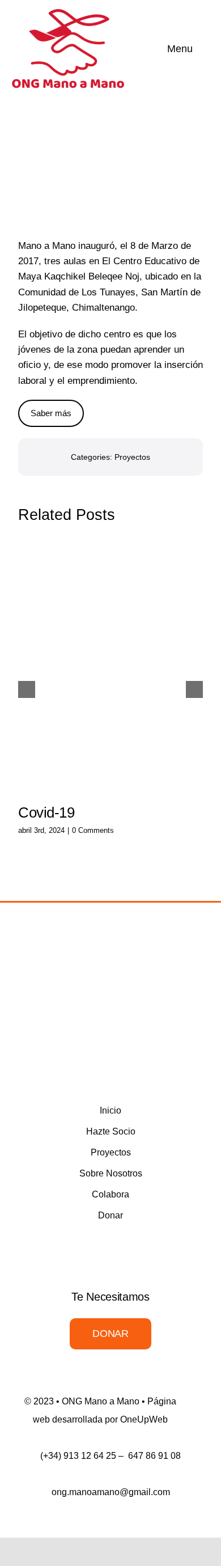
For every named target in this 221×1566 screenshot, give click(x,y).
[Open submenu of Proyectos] (182, 1152)
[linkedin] (141, 1065)
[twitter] (79, 1065)
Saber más (51, 413)
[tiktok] (161, 1065)
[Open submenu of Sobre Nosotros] (182, 1173)
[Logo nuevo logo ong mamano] (68, 13)
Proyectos (132, 457)
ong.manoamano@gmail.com (111, 1492)
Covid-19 (46, 812)
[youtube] (120, 1065)
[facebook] (59, 1065)
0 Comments (93, 830)
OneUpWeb (144, 1419)
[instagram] (100, 1065)
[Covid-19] (110, 666)
